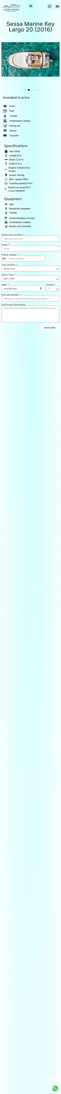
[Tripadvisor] (57, 6)
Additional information (13, 304)
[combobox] (5, 258)
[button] (31, 6)
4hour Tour (7, 274)
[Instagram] (49, 6)
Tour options (8, 264)
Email (4, 245)
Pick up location (10, 295)
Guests (50, 284)
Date (4, 284)
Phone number (9, 254)
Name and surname (12, 235)
